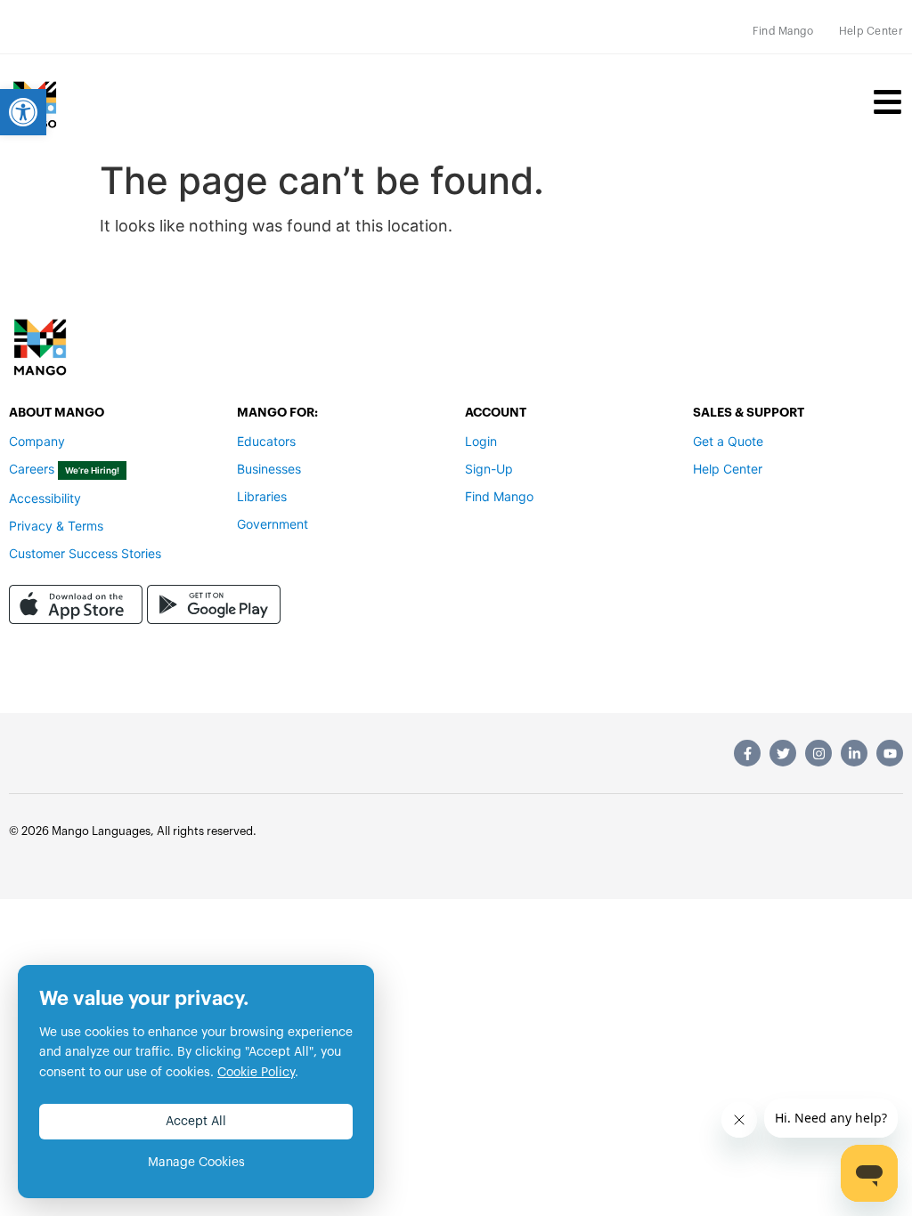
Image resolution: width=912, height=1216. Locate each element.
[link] (23, 112)
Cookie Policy (256, 1072)
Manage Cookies (196, 1162)
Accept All (196, 1121)
